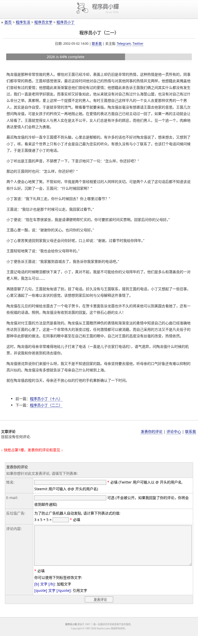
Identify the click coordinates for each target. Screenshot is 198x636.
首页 (8, 22)
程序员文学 (43, 22)
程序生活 (23, 22)
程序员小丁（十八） (46, 398)
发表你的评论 (151, 431)
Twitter (138, 43)
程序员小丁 (65, 22)
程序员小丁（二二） (46, 405)
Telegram (124, 43)
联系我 (97, 43)
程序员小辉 (71, 624)
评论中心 (174, 431)
